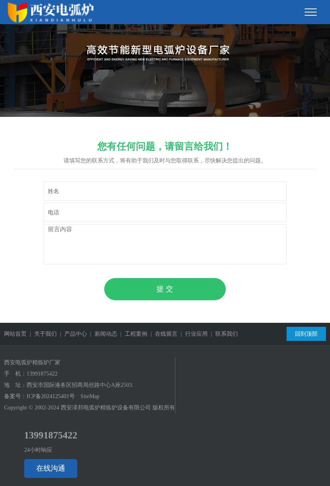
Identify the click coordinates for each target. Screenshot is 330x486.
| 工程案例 (132, 334)
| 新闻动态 (102, 334)
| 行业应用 (192, 334)
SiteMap (89, 396)
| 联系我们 (223, 334)
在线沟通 (50, 468)
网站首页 (15, 334)
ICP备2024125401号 (51, 396)
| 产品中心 (72, 334)
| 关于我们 (42, 334)
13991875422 (42, 374)
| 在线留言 (162, 334)
